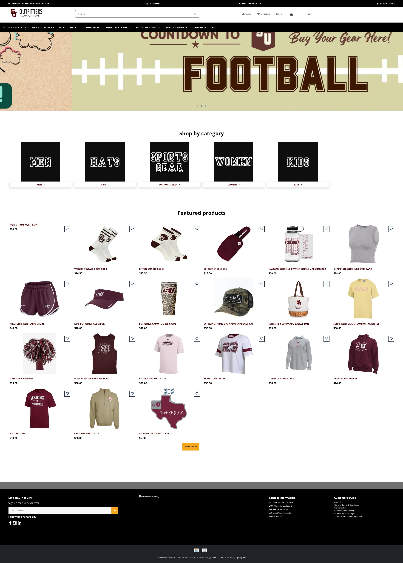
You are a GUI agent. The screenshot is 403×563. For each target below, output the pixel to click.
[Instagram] (15, 523)
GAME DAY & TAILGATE (118, 27)
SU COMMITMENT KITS (14, 27)
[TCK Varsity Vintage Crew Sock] (104, 242)
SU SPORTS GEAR (91, 27)
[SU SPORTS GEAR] (169, 161)
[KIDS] (298, 161)
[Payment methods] (202, 550)
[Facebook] (10, 523)
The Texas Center (251, 3)
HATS (73, 27)
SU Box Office (387, 3)
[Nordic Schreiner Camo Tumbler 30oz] (169, 297)
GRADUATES (198, 27)
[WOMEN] (233, 161)
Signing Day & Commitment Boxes (30, 3)
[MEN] (40, 161)
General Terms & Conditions (346, 505)
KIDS (61, 27)
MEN (35, 27)
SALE (213, 27)
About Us (338, 502)
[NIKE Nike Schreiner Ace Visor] (104, 297)
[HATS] (105, 161)
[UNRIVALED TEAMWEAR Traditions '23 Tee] (233, 352)
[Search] (196, 13)
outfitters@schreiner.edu (280, 512)
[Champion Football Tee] (39, 407)
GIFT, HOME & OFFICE (147, 27)
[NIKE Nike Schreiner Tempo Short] (39, 297)
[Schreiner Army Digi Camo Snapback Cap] (233, 297)
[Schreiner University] (26, 11)
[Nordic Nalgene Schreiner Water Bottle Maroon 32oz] (298, 242)
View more (191, 446)
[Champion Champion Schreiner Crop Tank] (363, 242)
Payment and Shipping (344, 510)
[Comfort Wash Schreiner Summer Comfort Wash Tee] (363, 297)
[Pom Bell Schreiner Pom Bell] (39, 352)
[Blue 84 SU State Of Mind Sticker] (169, 407)
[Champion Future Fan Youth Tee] (169, 352)
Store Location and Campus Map (348, 516)
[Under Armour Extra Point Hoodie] (363, 352)
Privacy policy (340, 507)
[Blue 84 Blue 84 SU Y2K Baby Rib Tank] (104, 352)
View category (40, 158)
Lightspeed (241, 557)
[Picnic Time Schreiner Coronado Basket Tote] (298, 297)
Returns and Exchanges (344, 513)
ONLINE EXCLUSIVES (175, 27)
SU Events (155, 3)
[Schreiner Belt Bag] (233, 242)
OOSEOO (218, 557)
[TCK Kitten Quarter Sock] (169, 242)
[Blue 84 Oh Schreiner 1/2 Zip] (104, 407)
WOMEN (48, 27)
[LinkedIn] (19, 523)
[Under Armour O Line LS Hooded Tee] (298, 352)
